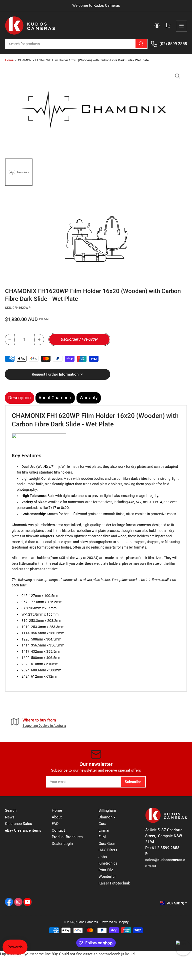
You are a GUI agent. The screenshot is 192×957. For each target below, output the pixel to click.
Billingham (107, 810)
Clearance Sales (18, 823)
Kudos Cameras (87, 922)
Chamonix (106, 817)
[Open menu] (181, 25)
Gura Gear (106, 843)
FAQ (55, 823)
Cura (102, 823)
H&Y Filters (107, 850)
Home (9, 60)
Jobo (102, 857)
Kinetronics (108, 863)
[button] (39, 440)
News (9, 817)
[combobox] (76, 44)
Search (10, 810)
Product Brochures (67, 837)
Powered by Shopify (114, 922)
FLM (102, 837)
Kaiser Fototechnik (114, 883)
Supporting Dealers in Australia (44, 725)
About (57, 817)
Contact (58, 830)
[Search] (141, 44)
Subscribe (133, 782)
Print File (105, 870)
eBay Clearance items (23, 830)
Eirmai (103, 830)
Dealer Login (62, 843)
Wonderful (107, 876)
